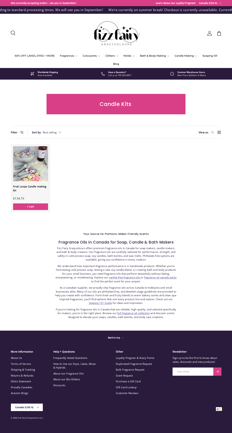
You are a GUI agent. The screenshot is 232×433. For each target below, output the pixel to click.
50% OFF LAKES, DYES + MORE (35, 55)
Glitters (110, 55)
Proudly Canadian (21, 387)
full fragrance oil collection (133, 313)
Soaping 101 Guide (100, 303)
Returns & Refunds (22, 375)
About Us (16, 358)
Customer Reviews (127, 393)
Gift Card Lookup (126, 387)
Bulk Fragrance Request (130, 369)
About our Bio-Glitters (66, 379)
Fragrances (67, 55)
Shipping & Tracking (23, 369)
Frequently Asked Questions (70, 358)
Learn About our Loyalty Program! (176, 3)
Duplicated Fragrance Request (134, 363)
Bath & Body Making (153, 55)
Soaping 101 (209, 55)
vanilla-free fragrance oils (125, 277)
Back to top (114, 337)
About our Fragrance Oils (68, 373)
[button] (219, 33)
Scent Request (124, 375)
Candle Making (184, 55)
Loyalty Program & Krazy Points (135, 358)
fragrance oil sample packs (160, 277)
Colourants (90, 55)
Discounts (59, 385)
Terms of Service (21, 363)
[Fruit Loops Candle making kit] (30, 163)
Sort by (36, 132)
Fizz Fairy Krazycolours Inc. (30, 418)
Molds (127, 55)
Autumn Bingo (19, 393)
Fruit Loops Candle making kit (29, 188)
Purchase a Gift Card (128, 381)
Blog (116, 63)
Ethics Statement (21, 381)
